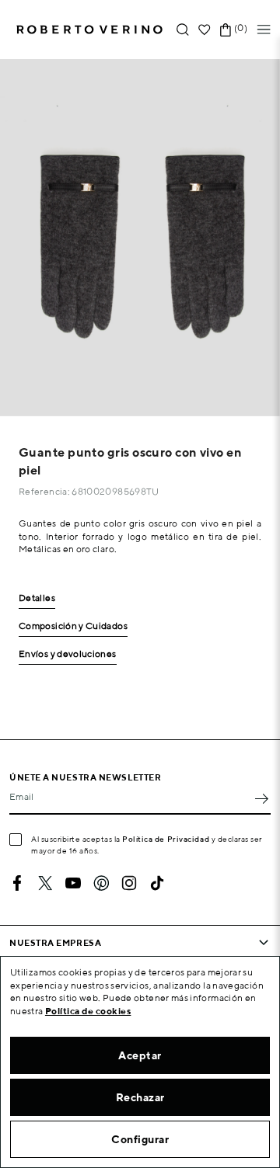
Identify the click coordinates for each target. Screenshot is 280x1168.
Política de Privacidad (165, 838)
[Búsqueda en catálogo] (183, 29)
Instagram (129, 883)
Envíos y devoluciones (68, 654)
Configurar (140, 1139)
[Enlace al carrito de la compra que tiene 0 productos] (225, 29)
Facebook (17, 883)
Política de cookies (88, 1011)
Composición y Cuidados (73, 626)
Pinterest (101, 883)
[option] (140, 237)
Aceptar (140, 1055)
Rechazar (140, 1097)
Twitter (45, 883)
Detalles (37, 598)
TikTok (157, 883)
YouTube (73, 883)
